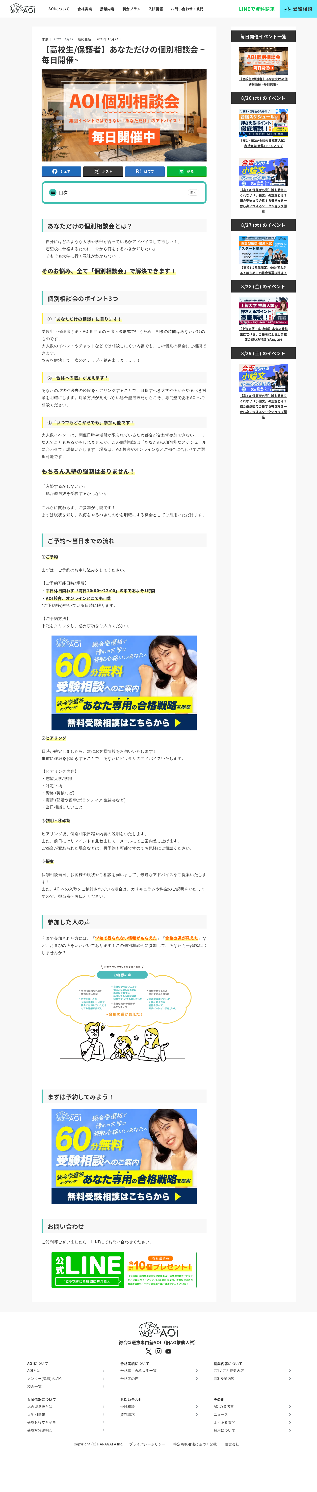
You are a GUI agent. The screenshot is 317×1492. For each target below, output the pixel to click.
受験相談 (127, 1407)
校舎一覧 (34, 1386)
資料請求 (127, 1414)
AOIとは (33, 1371)
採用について (225, 1430)
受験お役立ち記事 (41, 1422)
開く (193, 192)
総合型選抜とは (40, 1407)
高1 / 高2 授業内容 (229, 1371)
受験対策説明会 (40, 1430)
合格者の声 (129, 1379)
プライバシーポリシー (147, 1444)
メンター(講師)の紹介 (45, 1379)
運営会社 (232, 1444)
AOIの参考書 (224, 1407)
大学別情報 (36, 1414)
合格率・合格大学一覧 (138, 1371)
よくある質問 (225, 1422)
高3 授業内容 (224, 1379)
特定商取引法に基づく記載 (195, 1444)
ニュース (221, 1414)
